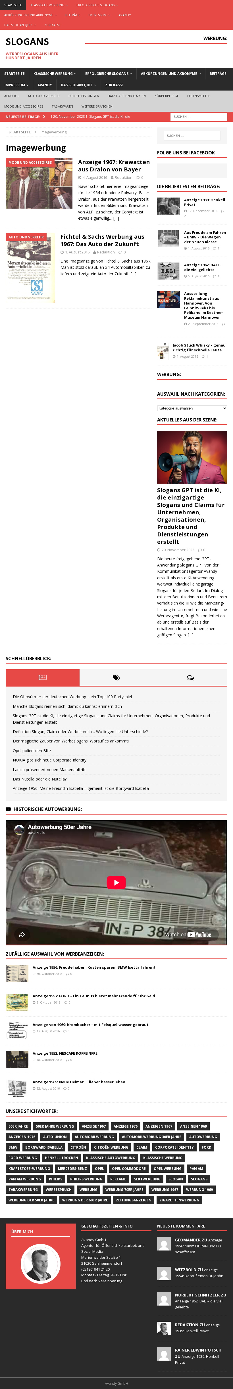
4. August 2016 (95, 177)
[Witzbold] (164, 1277)
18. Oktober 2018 (49, 1060)
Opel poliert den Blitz (32, 750)
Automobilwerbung (94, 1136)
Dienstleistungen (83, 96)
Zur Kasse (52, 25)
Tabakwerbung (23, 1189)
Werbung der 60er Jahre (85, 1200)
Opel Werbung (168, 1168)
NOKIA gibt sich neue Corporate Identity (49, 760)
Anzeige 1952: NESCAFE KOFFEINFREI (66, 1053)
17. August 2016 (48, 1031)
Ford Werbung (23, 1157)
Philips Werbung (86, 1179)
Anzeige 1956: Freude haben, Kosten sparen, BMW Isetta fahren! (94, 967)
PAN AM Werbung (25, 1179)
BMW (13, 1147)
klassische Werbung (162, 1157)
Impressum (98, 15)
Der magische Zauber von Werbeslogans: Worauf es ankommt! (71, 741)
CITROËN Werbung (111, 1147)
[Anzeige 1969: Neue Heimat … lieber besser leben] (17, 1088)
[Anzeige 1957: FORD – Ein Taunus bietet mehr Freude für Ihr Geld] (17, 1002)
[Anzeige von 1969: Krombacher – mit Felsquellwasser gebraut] (17, 1030)
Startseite (13, 5)
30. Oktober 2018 (49, 974)
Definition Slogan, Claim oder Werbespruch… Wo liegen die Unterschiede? (80, 731)
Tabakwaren (62, 106)
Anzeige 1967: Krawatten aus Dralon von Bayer (114, 165)
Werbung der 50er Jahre (31, 1200)
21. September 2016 (203, 324)
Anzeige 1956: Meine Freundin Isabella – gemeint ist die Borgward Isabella (81, 788)
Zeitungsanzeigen (133, 1200)
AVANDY (124, 15)
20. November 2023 (178, 549)
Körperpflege (167, 96)
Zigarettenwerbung (179, 1200)
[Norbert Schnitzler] (164, 1302)
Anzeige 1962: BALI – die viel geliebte (203, 267)
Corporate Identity (174, 1147)
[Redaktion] (164, 1332)
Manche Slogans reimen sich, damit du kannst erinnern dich (67, 706)
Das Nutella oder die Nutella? (39, 779)
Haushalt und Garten (127, 96)
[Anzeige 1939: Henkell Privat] (168, 206)
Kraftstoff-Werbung (29, 1168)
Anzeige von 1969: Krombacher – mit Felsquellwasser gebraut (91, 1024)
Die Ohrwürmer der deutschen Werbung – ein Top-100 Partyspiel (72, 696)
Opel (99, 1168)
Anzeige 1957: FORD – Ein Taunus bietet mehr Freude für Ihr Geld (94, 995)
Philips (55, 1179)
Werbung (88, 1189)
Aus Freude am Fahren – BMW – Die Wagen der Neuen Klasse (205, 237)
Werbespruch (59, 1189)
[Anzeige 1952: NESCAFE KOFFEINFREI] (17, 1059)
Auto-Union (55, 1136)
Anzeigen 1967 (158, 1126)
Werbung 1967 (164, 1189)
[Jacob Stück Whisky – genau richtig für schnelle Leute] (162, 351)
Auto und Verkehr (44, 96)
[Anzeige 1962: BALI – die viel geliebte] (168, 271)
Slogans (199, 1179)
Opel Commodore (129, 1168)
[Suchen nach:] (198, 116)
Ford (206, 1147)
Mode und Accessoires (23, 106)
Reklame (118, 1179)
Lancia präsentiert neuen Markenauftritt (49, 769)
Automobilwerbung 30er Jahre (151, 1136)
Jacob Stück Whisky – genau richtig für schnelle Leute (199, 348)
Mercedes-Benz (72, 1168)
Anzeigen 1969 (193, 1126)
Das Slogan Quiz (18, 25)
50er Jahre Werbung (55, 1126)
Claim (141, 1147)
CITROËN (78, 1147)
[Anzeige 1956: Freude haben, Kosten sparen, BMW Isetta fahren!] (17, 973)
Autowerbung (203, 1136)
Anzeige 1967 (94, 1126)
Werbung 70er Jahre (124, 1189)
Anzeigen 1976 (22, 1136)
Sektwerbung (147, 1179)
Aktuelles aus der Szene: (187, 420)
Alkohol (11, 96)
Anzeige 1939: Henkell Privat (204, 202)
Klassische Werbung (47, 5)
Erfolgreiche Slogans (95, 5)
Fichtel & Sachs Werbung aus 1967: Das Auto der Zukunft (102, 240)
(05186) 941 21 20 (95, 1269)
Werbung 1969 (199, 1189)
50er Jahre (18, 1126)
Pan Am (196, 1168)
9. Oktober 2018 (49, 1002)
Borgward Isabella (44, 1147)
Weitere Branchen (97, 106)
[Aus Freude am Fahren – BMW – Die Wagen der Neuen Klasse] (168, 238)
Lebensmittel (198, 96)
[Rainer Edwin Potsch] (164, 1357)
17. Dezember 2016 (202, 211)
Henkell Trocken (61, 1157)
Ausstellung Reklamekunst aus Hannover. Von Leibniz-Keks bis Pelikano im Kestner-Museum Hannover (203, 305)
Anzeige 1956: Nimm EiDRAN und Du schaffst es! (198, 1245)
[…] (116, 218)
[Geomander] (164, 1247)
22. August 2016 (48, 1088)
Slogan (175, 1179)
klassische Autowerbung (110, 1157)
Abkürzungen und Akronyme (28, 15)
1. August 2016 (77, 252)
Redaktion (123, 177)
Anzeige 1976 (126, 1126)
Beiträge (72, 15)
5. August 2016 (198, 276)
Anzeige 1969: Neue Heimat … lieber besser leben (79, 1081)
